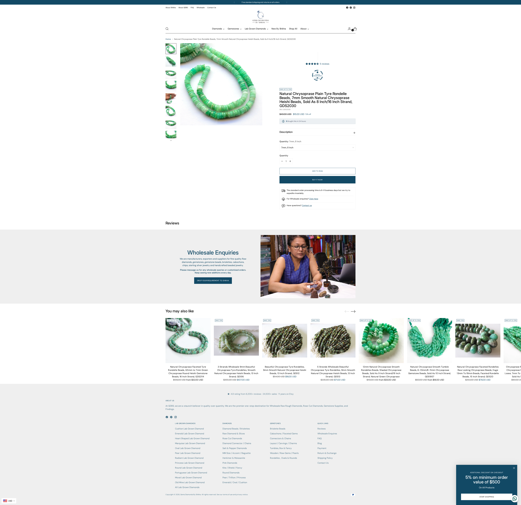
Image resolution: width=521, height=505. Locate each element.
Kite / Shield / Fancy (232, 467)
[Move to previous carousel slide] (347, 311)
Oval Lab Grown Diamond (187, 448)
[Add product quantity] (282, 161)
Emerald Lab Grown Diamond (189, 433)
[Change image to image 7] (171, 123)
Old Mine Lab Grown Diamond (190, 482)
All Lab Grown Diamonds (187, 487)
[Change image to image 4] (171, 86)
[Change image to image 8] (171, 136)
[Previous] (234, 2)
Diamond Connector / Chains (237, 443)
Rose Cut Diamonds (232, 438)
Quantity (283, 155)
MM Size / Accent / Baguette (237, 453)
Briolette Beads (277, 428)
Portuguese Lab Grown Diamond (191, 472)
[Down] (171, 140)
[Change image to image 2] (171, 61)
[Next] (287, 2)
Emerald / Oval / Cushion (235, 482)
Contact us (307, 205)
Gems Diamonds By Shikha (190, 494)
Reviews (321, 428)
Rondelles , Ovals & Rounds (283, 458)
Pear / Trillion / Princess (234, 477)
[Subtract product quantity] (290, 161)
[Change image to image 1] (171, 48)
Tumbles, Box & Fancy (281, 448)
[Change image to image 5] (171, 98)
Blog (319, 443)
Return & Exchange (326, 453)
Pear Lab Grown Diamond (187, 453)
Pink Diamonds (230, 462)
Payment (321, 448)
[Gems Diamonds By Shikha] (260, 17)
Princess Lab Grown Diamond (189, 462)
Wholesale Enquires (327, 433)
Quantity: (290, 141)
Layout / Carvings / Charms (283, 443)
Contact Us (323, 462)
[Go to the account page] (348, 28)
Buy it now (317, 180)
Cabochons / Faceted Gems (284, 433)
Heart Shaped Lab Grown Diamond (192, 438)
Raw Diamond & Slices (234, 433)
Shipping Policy (325, 458)
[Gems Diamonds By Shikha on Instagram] (354, 7)
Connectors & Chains (280, 438)
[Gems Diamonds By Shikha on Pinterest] (351, 7)
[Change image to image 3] (171, 73)
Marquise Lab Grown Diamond (190, 443)
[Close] (514, 468)
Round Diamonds (231, 472)
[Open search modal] (167, 28)
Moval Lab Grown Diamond (188, 477)
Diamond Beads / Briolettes (236, 428)
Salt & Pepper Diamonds (235, 448)
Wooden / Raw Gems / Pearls (284, 453)
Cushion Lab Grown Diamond (189, 428)
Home (168, 39)
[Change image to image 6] (171, 111)
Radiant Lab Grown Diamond (189, 458)
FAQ (319, 438)
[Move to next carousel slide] (353, 311)
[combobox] (8, 501)
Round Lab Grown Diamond (188, 467)
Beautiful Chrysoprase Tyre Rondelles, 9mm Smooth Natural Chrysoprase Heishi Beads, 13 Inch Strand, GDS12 (284, 370)
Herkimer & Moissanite (234, 458)
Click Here (313, 199)
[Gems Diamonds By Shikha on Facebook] (347, 7)
